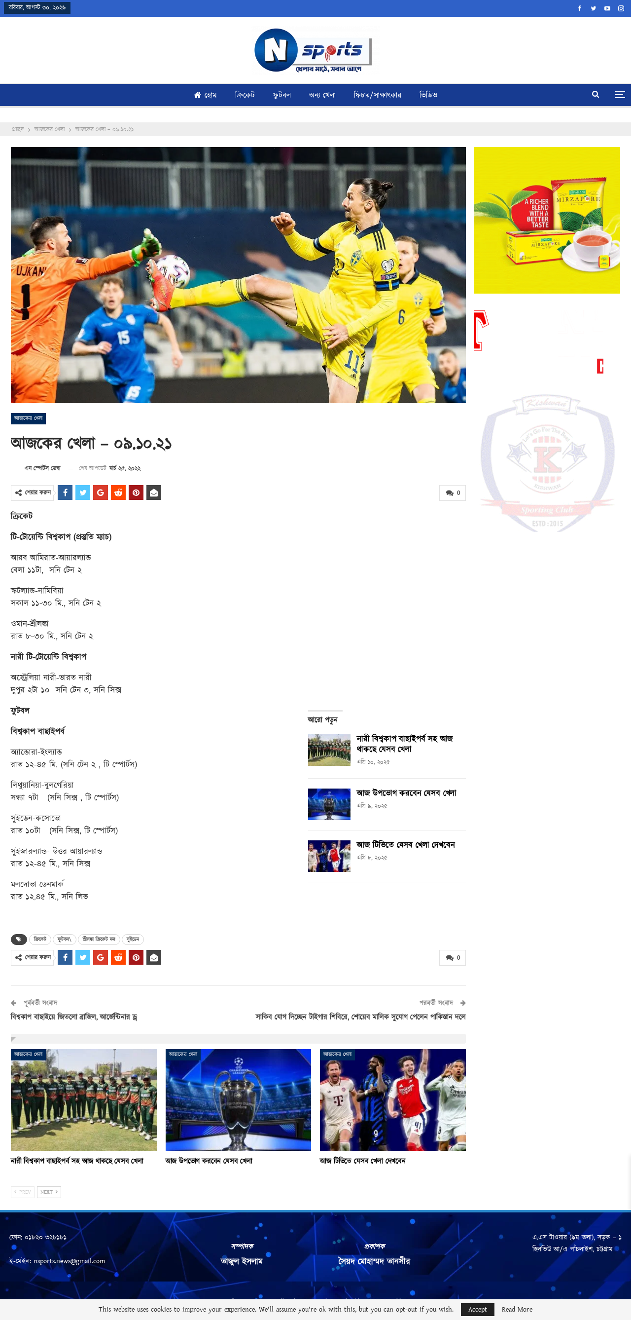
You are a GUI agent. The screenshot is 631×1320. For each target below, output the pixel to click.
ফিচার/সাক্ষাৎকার (377, 95)
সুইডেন (133, 939)
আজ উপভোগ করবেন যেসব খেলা (406, 793)
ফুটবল (282, 95)
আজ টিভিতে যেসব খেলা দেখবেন (406, 845)
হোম (211, 95)
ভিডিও (428, 95)
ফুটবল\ (64, 939)
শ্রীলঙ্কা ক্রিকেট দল (99, 939)
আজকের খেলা (28, 418)
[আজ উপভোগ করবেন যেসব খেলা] (329, 804)
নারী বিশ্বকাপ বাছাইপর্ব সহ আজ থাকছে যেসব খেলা (405, 744)
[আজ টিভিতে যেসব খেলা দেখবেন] (329, 856)
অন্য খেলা (322, 95)
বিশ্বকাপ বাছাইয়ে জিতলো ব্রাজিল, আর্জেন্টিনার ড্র (74, 1017)
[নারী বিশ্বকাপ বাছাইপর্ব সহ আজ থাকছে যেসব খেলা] (329, 750)
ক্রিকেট (245, 95)
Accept (477, 1310)
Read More (517, 1309)
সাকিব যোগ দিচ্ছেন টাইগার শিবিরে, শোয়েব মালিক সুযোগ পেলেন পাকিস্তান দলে (361, 1017)
